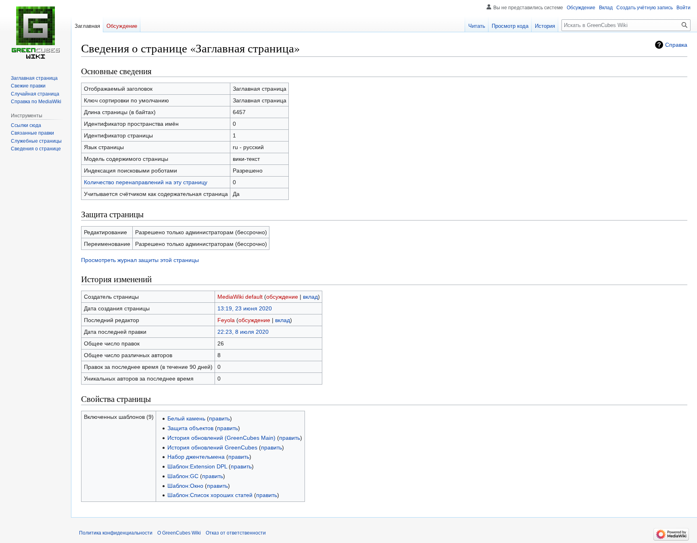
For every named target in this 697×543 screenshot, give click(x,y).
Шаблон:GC (182, 476)
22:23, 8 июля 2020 (243, 332)
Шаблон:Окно (185, 486)
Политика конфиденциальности (115, 533)
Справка (676, 45)
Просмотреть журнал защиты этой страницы (140, 260)
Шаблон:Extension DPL (197, 466)
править (219, 418)
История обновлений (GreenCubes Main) (221, 438)
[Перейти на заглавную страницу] (35, 32)
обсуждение (282, 296)
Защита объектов (190, 428)
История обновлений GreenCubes (212, 447)
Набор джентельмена (196, 457)
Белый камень (186, 418)
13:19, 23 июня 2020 (244, 308)
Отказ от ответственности (236, 533)
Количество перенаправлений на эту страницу (145, 182)
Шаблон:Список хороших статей (210, 495)
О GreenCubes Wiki (179, 533)
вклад (310, 296)
